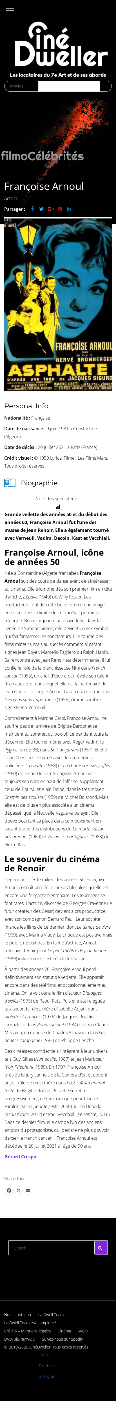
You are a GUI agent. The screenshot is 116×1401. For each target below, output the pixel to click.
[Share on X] (18, 1190)
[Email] (28, 1190)
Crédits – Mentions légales (27, 1331)
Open (15, 13)
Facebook (47, 1365)
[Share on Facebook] (9, 1190)
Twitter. (45, 1355)
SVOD (83, 1331)
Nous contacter (18, 1314)
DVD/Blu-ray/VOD (19, 1339)
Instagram (47, 1376)
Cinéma (64, 1331)
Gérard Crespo (20, 1157)
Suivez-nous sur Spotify (62, 1339)
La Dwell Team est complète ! (30, 1322)
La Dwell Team (51, 1314)
